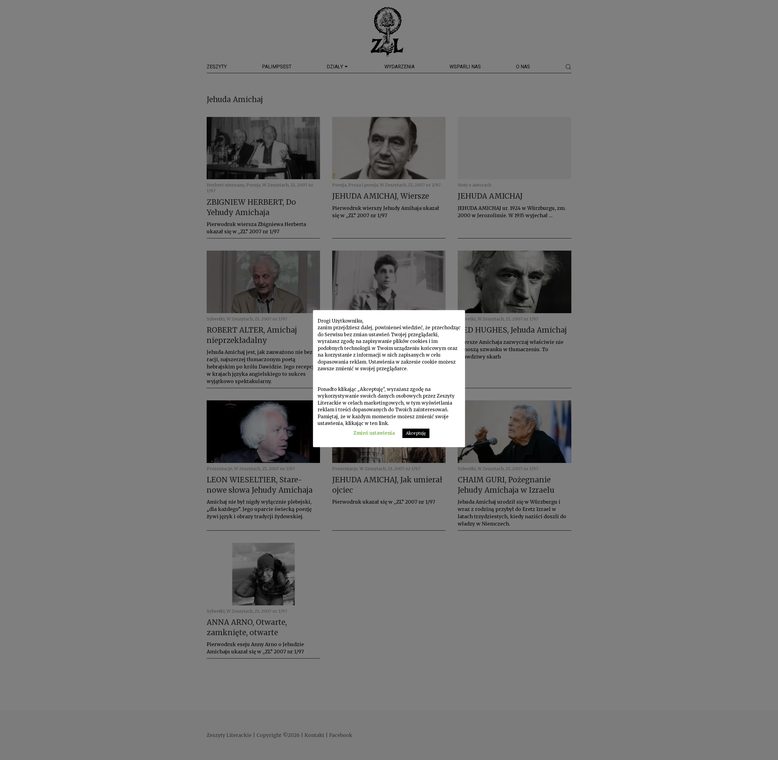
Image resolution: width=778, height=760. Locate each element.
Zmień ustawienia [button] (374, 433)
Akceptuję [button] (416, 433)
